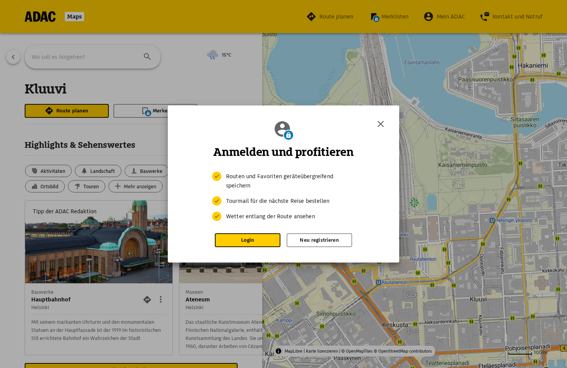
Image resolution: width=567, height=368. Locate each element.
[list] (283, 196)
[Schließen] (380, 124)
